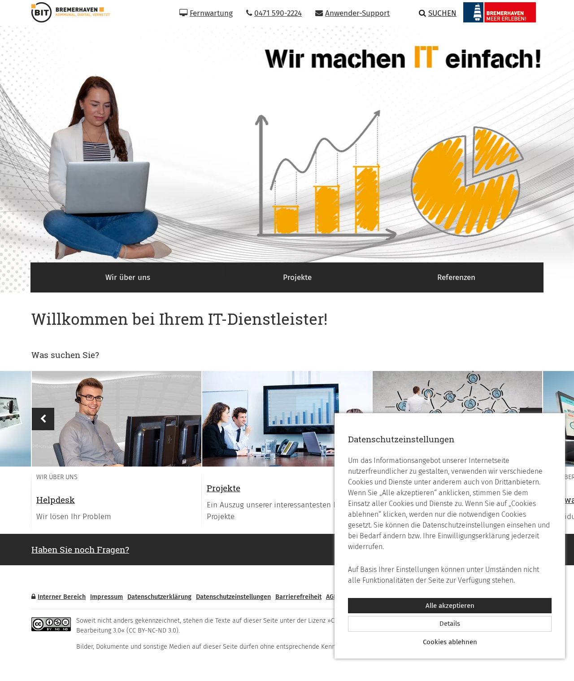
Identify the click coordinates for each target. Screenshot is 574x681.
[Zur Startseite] (67, 12)
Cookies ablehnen (450, 642)
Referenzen (456, 277)
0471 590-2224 (278, 13)
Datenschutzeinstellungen (233, 597)
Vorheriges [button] (43, 419)
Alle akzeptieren (450, 606)
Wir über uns (127, 277)
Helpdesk (55, 499)
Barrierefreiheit (298, 597)
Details (449, 624)
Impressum (106, 597)
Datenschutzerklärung (159, 597)
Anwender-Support (357, 13)
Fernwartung (211, 13)
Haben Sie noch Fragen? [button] (80, 549)
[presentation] (116, 419)
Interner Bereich (62, 597)
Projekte (297, 277)
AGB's (334, 597)
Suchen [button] (442, 13)
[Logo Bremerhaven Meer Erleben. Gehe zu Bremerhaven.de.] (499, 12)
